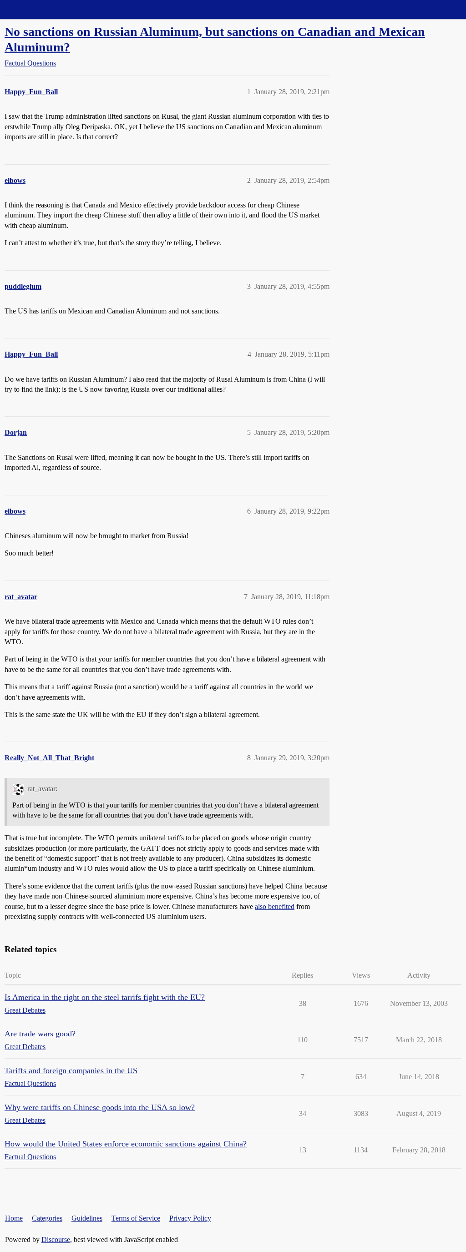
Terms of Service (135, 1218)
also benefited (274, 906)
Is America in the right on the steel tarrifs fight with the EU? (105, 997)
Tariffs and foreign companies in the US (71, 1070)
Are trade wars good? (40, 1033)
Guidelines (86, 1218)
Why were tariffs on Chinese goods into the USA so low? (100, 1107)
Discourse (55, 1239)
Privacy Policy (190, 1218)
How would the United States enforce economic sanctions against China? (126, 1143)
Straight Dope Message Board (48, 9)
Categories (47, 1218)
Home (14, 1218)
